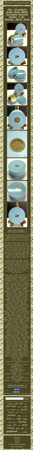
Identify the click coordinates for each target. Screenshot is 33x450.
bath (21, 403)
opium (24, 425)
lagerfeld (9, 425)
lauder (25, 407)
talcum (10, 404)
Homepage (17, 437)
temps (19, 425)
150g (19, 416)
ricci (25, 412)
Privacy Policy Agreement (17, 444)
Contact (17, 442)
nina (26, 404)
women (20, 432)
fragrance (24, 416)
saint (26, 428)
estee (14, 419)
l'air (21, 412)
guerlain (11, 412)
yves (8, 410)
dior (14, 425)
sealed (24, 409)
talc (22, 428)
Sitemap (17, 440)
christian (17, 412)
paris (18, 410)
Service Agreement (17, 446)
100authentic (12, 422)
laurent (20, 407)
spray (18, 428)
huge (19, 419)
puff (15, 404)
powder (11, 415)
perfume (11, 406)
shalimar (25, 432)
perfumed (12, 431)
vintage (10, 427)
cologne (25, 419)
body (9, 418)
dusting (22, 421)
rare (13, 409)
